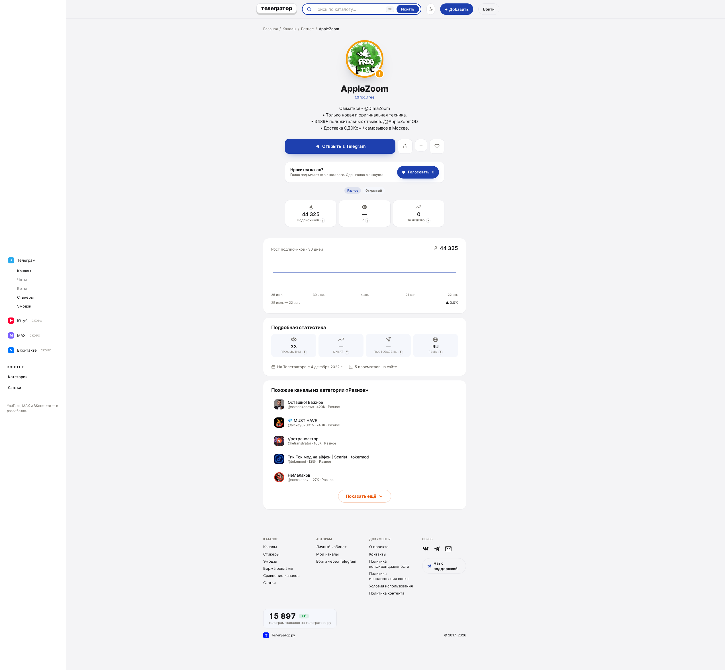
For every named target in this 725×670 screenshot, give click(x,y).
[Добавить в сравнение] (421, 145)
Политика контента (386, 593)
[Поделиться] (405, 146)
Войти (489, 9)
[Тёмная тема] (430, 9)
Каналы (289, 28)
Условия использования (391, 586)
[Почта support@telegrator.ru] (448, 548)
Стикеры (271, 554)
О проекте (379, 546)
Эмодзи (270, 561)
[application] (364, 276)
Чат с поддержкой (446, 566)
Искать (407, 9)
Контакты (377, 554)
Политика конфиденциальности (389, 564)
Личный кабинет (331, 546)
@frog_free (365, 97)
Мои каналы (327, 554)
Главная (270, 28)
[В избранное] (437, 146)
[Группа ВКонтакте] (425, 548)
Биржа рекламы (278, 568)
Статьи (269, 582)
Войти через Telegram (336, 561)
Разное (307, 28)
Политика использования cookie (389, 576)
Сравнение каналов (281, 575)
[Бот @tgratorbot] (437, 548)
